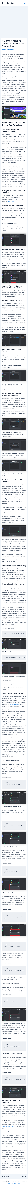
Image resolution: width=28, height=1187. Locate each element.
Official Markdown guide (8, 1126)
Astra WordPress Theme (14, 1183)
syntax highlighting (14, 704)
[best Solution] (8, 3)
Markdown (11, 201)
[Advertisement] (14, 21)
